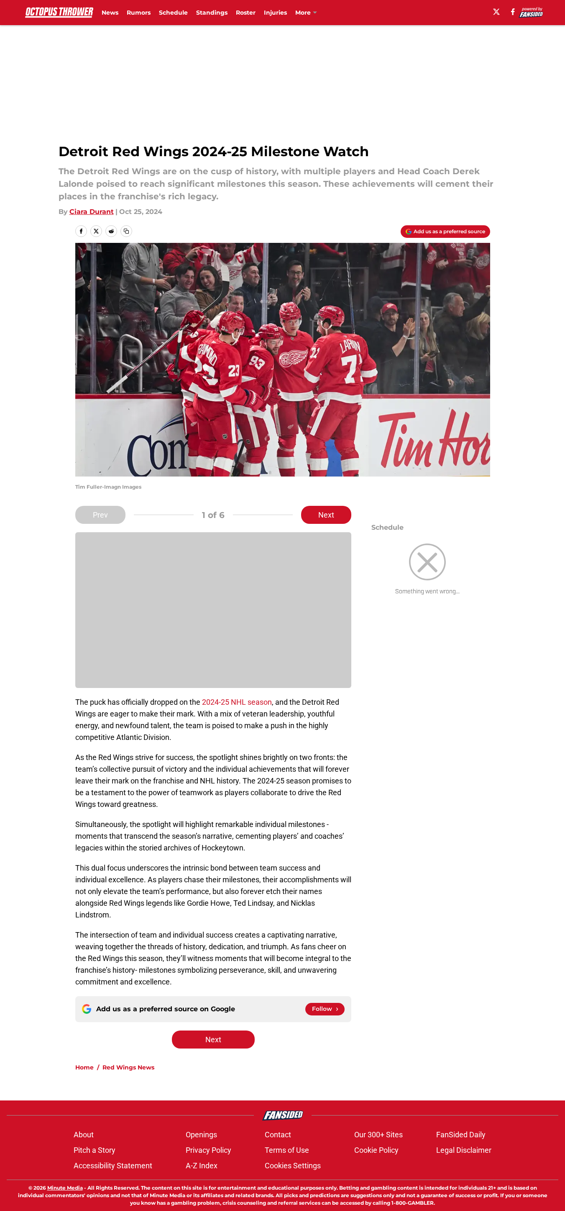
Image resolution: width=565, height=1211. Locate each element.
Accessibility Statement (113, 1165)
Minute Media (65, 1188)
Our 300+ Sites (378, 1134)
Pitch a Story (94, 1150)
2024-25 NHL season (237, 702)
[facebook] (513, 11)
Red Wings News (128, 1067)
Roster (246, 12)
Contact (278, 1134)
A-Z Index (201, 1165)
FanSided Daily (461, 1134)
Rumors (139, 12)
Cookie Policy (376, 1150)
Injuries (275, 12)
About (84, 1134)
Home (84, 1067)
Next (326, 514)
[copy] (126, 231)
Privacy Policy (208, 1150)
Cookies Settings (293, 1165)
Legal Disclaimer (463, 1150)
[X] (496, 11)
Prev (100, 514)
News (110, 12)
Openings (201, 1134)
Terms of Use (287, 1150)
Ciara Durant (91, 212)
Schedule (173, 12)
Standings (212, 12)
